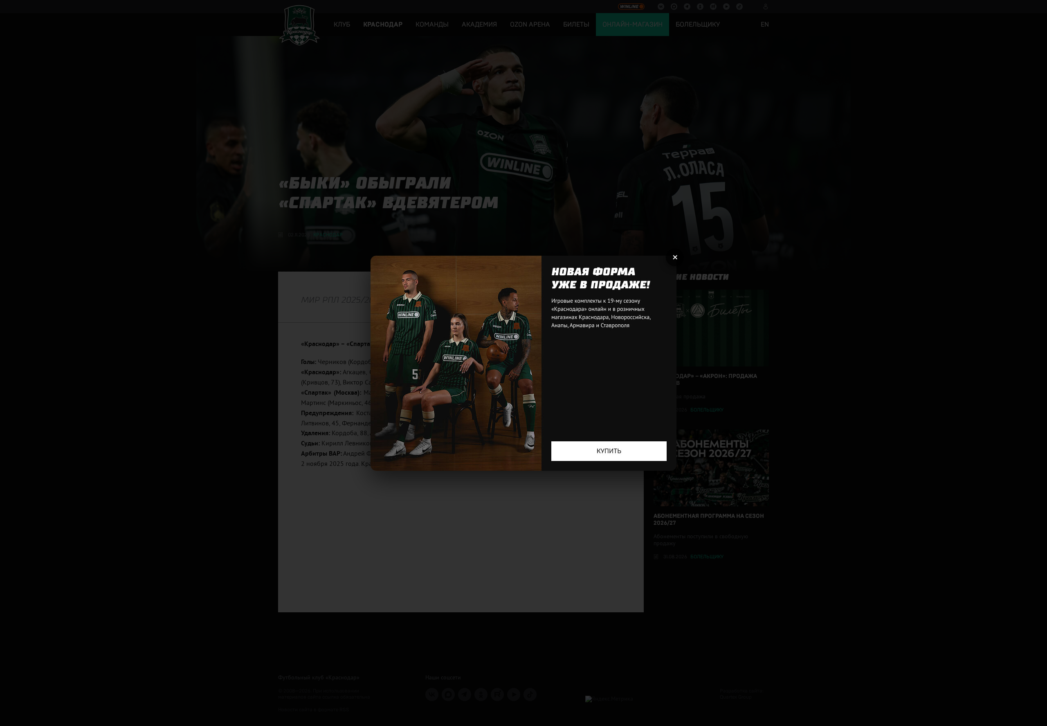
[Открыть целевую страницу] (523, 363)
